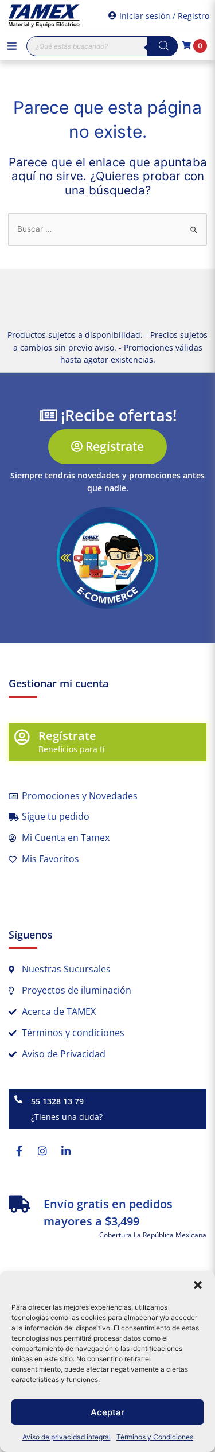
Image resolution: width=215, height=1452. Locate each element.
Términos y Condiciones (154, 1436)
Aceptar (107, 1412)
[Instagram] (42, 1150)
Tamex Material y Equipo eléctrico (43, 16)
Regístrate (67, 735)
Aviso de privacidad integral (66, 1436)
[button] (198, 1285)
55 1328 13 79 (57, 1101)
